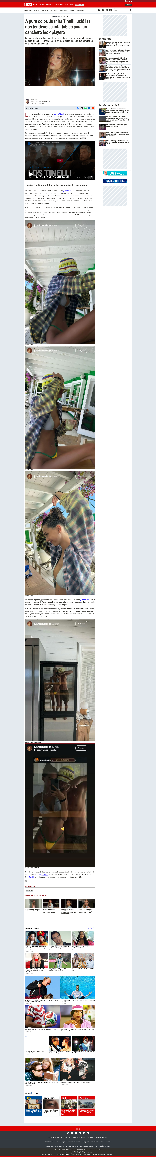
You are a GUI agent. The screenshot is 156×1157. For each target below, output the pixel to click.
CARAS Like (79, 4)
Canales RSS (49, 1146)
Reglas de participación (96, 1146)
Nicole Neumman (54, 10)
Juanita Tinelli (29, 890)
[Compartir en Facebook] (78, 108)
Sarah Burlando (64, 10)
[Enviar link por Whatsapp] (85, 108)
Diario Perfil (52, 1137)
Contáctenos (70, 1146)
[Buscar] (130, 10)
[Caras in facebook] (103, 10)
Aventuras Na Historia (73, 1142)
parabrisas (86, 1098)
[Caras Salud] (115, 175)
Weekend (82, 1137)
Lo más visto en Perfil (109, 105)
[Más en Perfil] (34, 1093)
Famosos (42, 5)
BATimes (105, 1137)
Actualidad (49, 5)
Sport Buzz (94, 1142)
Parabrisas (90, 1137)
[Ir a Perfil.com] (128, 1)
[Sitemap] (88, 1133)
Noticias (35, 5)
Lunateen (98, 1137)
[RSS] (84, 1133)
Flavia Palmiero (80, 10)
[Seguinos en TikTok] (110, 10)
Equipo (85, 1146)
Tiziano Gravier (28, 10)
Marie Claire (67, 1137)
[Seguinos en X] (107, 10)
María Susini (45, 10)
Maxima (108, 1142)
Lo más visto (105, 38)
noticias (33, 1098)
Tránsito (107, 1146)
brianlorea (34, 103)
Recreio (102, 1142)
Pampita (72, 10)
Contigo (62, 1142)
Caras (56, 1142)
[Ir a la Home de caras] (28, 6)
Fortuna (75, 1137)
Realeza (56, 5)
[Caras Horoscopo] (115, 182)
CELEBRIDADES (56, 16)
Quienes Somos (59, 1146)
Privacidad (78, 1146)
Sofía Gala (36, 10)
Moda (62, 5)
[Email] (93, 108)
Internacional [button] (69, 5)
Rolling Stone (86, 1142)
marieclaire (51, 1098)
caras (69, 1098)
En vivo (129, 5)
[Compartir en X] (82, 108)
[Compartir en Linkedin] (89, 108)
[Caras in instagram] (99, 10)
